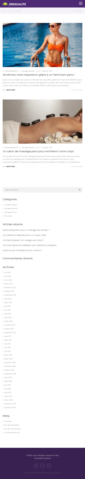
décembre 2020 (10, 362)
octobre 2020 (9, 370)
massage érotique (10, 205)
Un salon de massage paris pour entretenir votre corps (38, 151)
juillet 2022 (8, 302)
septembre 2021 (10, 332)
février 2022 (8, 321)
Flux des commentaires (12, 429)
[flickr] (42, 465)
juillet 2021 (8, 340)
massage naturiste (28, 71)
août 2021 (8, 336)
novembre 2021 (10, 325)
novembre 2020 (10, 366)
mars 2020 (8, 396)
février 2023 (8, 284)
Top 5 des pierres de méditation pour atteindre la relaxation (30, 245)
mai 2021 (7, 347)
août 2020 (8, 377)
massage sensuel (10, 212)
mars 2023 (8, 280)
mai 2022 (7, 310)
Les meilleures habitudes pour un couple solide (24, 235)
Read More (10, 90)
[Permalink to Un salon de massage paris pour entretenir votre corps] (42, 121)
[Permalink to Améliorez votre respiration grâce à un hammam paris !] (42, 45)
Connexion (8, 421)
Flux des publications (11, 425)
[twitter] (49, 465)
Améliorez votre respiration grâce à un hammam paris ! (39, 74)
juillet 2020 (8, 381)
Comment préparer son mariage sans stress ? (23, 240)
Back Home (78, 11)
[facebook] (36, 465)
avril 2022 (7, 314)
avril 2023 (7, 276)
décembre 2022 (10, 287)
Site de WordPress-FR (12, 432)
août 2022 (8, 299)
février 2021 (8, 355)
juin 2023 (7, 272)
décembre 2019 (10, 404)
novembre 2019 (10, 407)
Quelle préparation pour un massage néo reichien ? (26, 230)
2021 (10, 11)
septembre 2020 (10, 374)
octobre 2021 (9, 329)
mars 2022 (8, 317)
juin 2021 (7, 344)
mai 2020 (7, 389)
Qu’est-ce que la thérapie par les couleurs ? (22, 250)
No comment (77, 90)
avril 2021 (7, 351)
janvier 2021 (8, 359)
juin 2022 (7, 306)
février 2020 (8, 400)
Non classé (8, 216)
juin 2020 (7, 385)
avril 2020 (7, 392)
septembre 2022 (10, 295)
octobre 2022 (9, 291)
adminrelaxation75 (11, 71)
